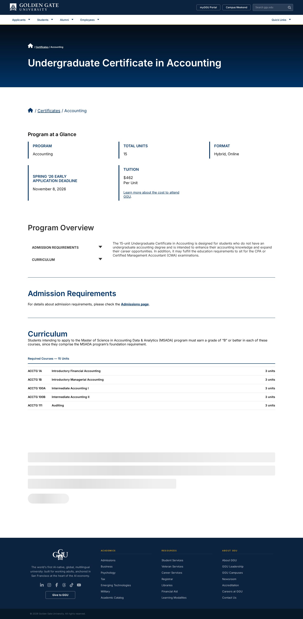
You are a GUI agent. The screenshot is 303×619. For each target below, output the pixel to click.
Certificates (42, 47)
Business (107, 566)
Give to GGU (60, 595)
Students (42, 19)
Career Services (172, 572)
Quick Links (279, 19)
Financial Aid (170, 591)
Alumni (64, 19)
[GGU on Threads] (64, 585)
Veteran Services (172, 566)
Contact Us (229, 597)
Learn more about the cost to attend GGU (151, 194)
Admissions (108, 560)
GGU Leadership (232, 566)
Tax (103, 579)
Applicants (19, 19)
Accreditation (230, 585)
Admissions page (135, 304)
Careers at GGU (232, 591)
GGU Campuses (232, 572)
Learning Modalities (174, 597)
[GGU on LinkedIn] (42, 585)
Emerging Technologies (116, 585)
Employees (87, 19)
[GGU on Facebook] (57, 585)
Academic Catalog (112, 597)
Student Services (172, 560)
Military (105, 591)
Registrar (167, 579)
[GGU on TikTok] (71, 585)
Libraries (167, 585)
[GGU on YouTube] (79, 585)
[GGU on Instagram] (49, 585)
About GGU (229, 560)
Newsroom (229, 579)
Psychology (108, 572)
